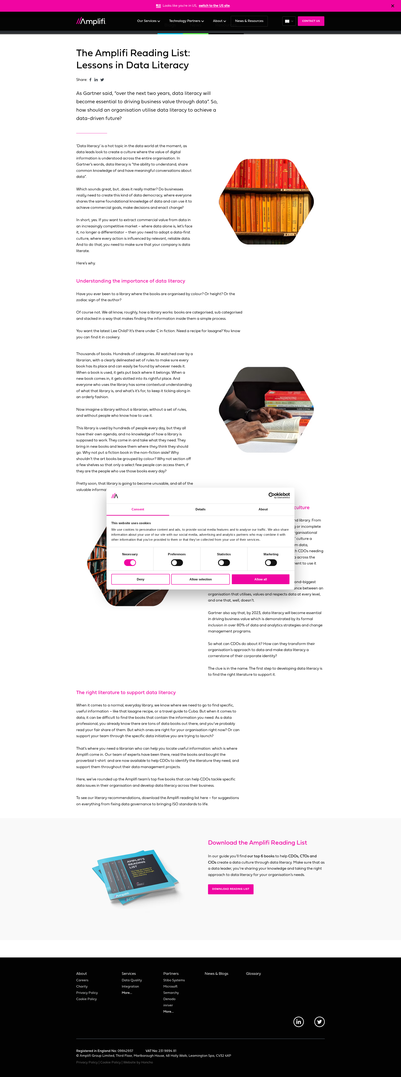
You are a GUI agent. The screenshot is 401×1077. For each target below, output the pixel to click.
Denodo (169, 999)
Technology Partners (185, 21)
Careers (82, 980)
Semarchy (171, 993)
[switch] (177, 562)
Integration (130, 986)
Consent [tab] (138, 509)
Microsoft (170, 986)
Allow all (260, 579)
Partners (171, 974)
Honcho (147, 1062)
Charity (82, 986)
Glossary (253, 974)
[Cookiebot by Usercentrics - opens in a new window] (271, 495)
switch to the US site (214, 6)
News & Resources (249, 21)
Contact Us (311, 21)
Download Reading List (230, 889)
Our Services (147, 21)
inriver (168, 1005)
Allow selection (200, 579)
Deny (140, 579)
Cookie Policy (86, 999)
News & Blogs (216, 974)
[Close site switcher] (392, 6)
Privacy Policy (87, 993)
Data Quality (132, 980)
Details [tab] (200, 509)
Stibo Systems (174, 980)
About (218, 21)
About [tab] (263, 509)
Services (129, 974)
